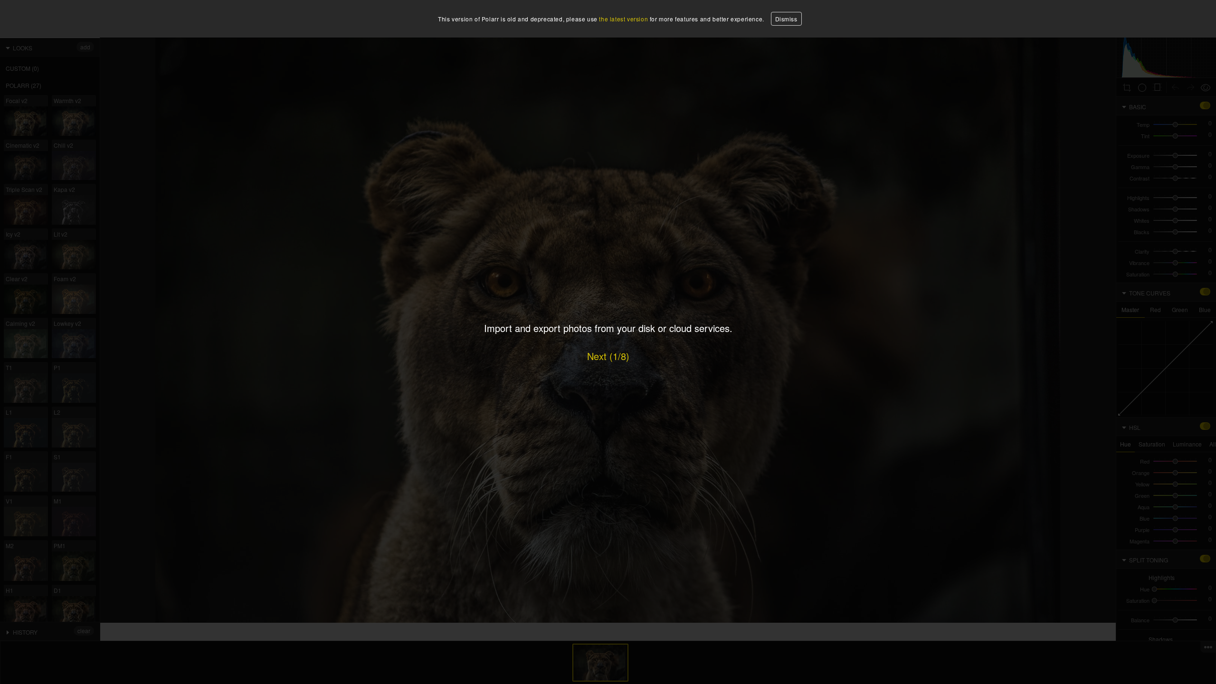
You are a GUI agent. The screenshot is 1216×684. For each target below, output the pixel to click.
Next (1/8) (608, 356)
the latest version (623, 19)
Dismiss (786, 19)
